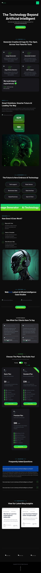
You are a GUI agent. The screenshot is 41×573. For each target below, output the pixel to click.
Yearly (25, 362)
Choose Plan (10, 403)
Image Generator (11, 56)
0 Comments (13, 511)
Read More (15, 525)
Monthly (16, 362)
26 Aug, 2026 (26, 511)
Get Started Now (20, 27)
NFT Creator (30, 70)
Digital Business (13, 196)
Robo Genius (29, 184)
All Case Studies (20, 307)
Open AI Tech (29, 196)
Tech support (13, 184)
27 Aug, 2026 (6, 511)
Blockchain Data (12, 190)
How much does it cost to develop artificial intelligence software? (18, 468)
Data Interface (30, 190)
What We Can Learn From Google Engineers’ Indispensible (10, 515)
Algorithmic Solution (11, 70)
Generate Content (30, 56)
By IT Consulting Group (7, 525)
